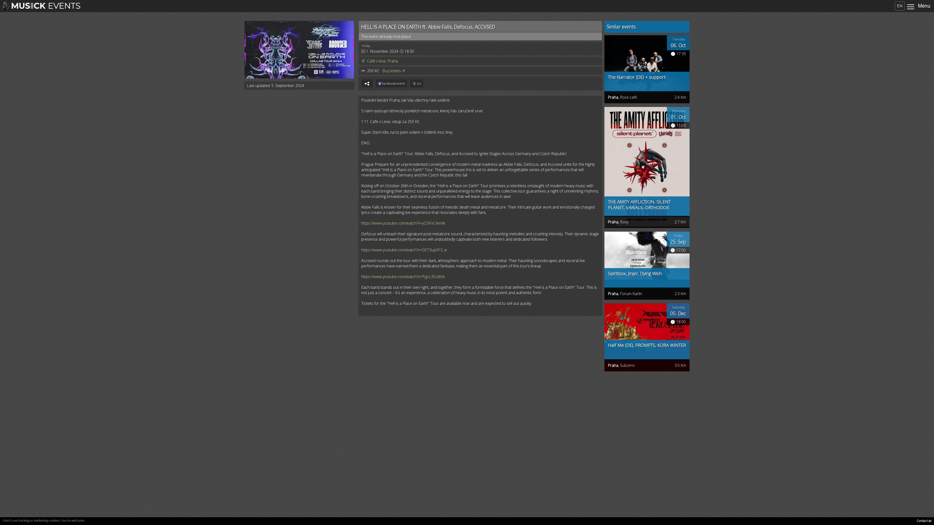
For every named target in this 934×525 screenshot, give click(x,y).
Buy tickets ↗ (393, 70)
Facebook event (393, 83)
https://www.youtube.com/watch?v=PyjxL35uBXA (403, 276)
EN (900, 6)
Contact (924, 520)
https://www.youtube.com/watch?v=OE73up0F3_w (404, 250)
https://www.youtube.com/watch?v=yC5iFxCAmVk (403, 223)
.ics (418, 83)
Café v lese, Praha (382, 61)
